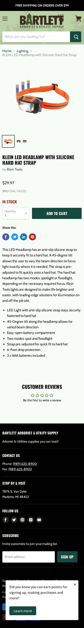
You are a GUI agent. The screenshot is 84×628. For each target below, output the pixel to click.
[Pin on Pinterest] (32, 236)
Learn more (23, 610)
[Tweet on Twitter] (14, 236)
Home (7, 51)
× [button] (75, 584)
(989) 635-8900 (25, 464)
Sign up (67, 557)
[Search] (75, 36)
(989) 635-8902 (20, 469)
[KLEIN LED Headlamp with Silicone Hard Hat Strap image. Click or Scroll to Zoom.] (42, 97)
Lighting (22, 51)
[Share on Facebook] (5, 236)
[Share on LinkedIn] (23, 236)
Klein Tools (14, 169)
